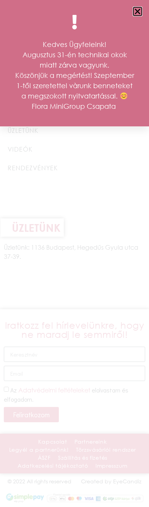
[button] (137, 11)
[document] (74, 253)
